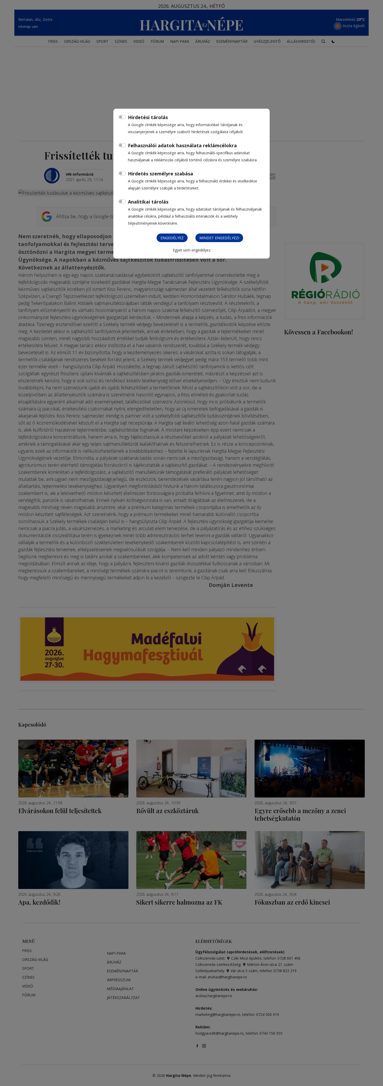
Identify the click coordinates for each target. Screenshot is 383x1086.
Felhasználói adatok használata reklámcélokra (182, 145)
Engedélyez (172, 237)
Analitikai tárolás (148, 202)
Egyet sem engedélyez (192, 250)
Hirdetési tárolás (148, 117)
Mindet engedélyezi (219, 237)
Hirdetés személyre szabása (160, 173)
